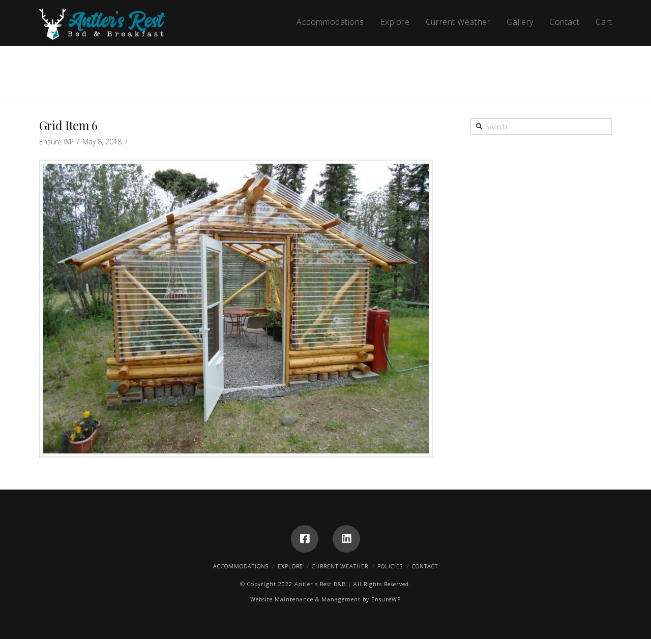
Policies (390, 566)
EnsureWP (386, 599)
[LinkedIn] (346, 539)
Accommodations (241, 566)
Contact (425, 566)
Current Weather (340, 566)
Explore (290, 566)
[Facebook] (304, 539)
